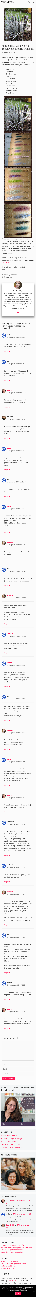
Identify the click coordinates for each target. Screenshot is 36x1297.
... (18, 312)
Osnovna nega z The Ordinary (12, 1250)
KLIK (3, 263)
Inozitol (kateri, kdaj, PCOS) (10, 1136)
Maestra (10, 542)
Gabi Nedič (10, 1201)
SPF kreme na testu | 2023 (10, 1144)
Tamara (10, 634)
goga (9, 448)
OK (18, 1293)
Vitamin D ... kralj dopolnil (9, 1261)
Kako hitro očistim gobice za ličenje (13, 1264)
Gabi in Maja (12, 1281)
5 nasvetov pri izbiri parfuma (11, 1147)
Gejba (9, 390)
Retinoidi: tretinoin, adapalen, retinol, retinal (16, 1248)
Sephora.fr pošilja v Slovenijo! (11, 1139)
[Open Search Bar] (29, 2)
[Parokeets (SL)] (7, 2)
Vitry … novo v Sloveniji (9, 1141)
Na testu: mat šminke (8, 1266)
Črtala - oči (8, 277)
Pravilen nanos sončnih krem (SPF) (13, 1245)
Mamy (9, 506)
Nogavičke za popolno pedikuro (12, 1252)
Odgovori (7, 351)
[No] (34, 1291)
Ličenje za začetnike (8, 1268)
